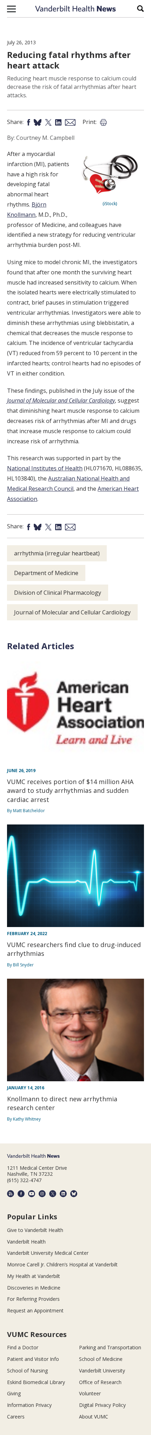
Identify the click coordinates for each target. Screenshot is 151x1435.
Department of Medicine (46, 573)
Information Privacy (29, 1405)
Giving (14, 1393)
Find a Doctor (22, 1347)
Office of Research (100, 1382)
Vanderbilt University (102, 1370)
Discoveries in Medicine (33, 1287)
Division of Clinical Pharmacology (57, 592)
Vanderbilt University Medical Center (47, 1253)
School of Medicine (101, 1359)
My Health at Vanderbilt (33, 1276)
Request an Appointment (35, 1310)
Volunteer (90, 1393)
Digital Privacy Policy (102, 1405)
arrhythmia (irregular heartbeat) (57, 553)
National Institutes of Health (45, 468)
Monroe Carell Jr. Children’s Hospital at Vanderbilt (62, 1264)
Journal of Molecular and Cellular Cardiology (61, 400)
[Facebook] (21, 1193)
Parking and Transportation (110, 1347)
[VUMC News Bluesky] (73, 1193)
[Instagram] (42, 1193)
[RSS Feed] (10, 1193)
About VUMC (93, 1416)
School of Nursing (27, 1370)
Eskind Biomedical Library (36, 1382)
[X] (52, 1193)
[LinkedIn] (63, 1193)
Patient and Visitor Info (33, 1359)
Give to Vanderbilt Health (35, 1230)
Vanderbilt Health (26, 1241)
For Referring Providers (33, 1299)
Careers (16, 1416)
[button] (11, 8)
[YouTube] (31, 1193)
